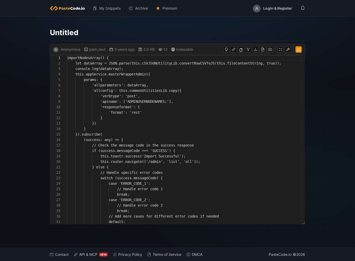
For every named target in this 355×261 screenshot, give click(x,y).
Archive (141, 8)
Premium (169, 8)
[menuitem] (69, 8)
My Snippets (110, 8)
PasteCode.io (280, 254)
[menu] (177, 8)
